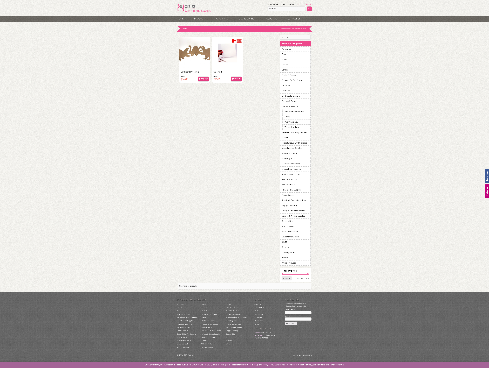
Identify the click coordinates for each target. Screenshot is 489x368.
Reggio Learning (289, 205)
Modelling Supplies (290, 153)
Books (284, 59)
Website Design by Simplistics (302, 355)
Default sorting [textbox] (286, 37)
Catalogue (258, 317)
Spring (287, 117)
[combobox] (295, 37)
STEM (284, 242)
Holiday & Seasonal (290, 106)
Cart (283, 4)
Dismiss (340, 365)
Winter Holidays (291, 127)
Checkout (291, 4)
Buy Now (203, 79)
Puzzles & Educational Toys (294, 200)
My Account (258, 311)
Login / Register (273, 4)
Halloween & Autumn (294, 111)
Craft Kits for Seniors (291, 96)
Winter (285, 258)
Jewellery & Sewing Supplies (294, 132)
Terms (256, 324)
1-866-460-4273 (269, 335)
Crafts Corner (247, 19)
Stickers (285, 247)
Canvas (285, 64)
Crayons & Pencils (289, 101)
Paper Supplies (288, 195)
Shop (288, 29)
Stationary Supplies (290, 237)
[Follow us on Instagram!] (487, 197)
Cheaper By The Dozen (292, 80)
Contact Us (294, 19)
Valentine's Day (291, 122)
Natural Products (289, 179)
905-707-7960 (305, 4)
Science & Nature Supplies (293, 216)
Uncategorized (288, 252)
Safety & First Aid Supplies (293, 211)
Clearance (286, 85)
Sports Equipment (290, 231)
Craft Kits (222, 19)
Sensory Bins (287, 221)
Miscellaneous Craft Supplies (294, 143)
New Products (288, 184)
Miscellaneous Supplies (292, 148)
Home (180, 19)
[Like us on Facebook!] (487, 182)
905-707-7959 (263, 338)
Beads (284, 54)
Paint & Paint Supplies (291, 190)
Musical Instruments (291, 174)
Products (200, 19)
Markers (285, 138)
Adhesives (286, 49)
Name (287, 316)
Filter (286, 278)
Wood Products (289, 263)
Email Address (291, 310)
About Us (271, 19)
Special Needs (288, 226)
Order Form (258, 321)
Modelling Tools (288, 158)
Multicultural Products (291, 169)
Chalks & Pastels (289, 75)
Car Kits (285, 70)
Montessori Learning (291, 164)
